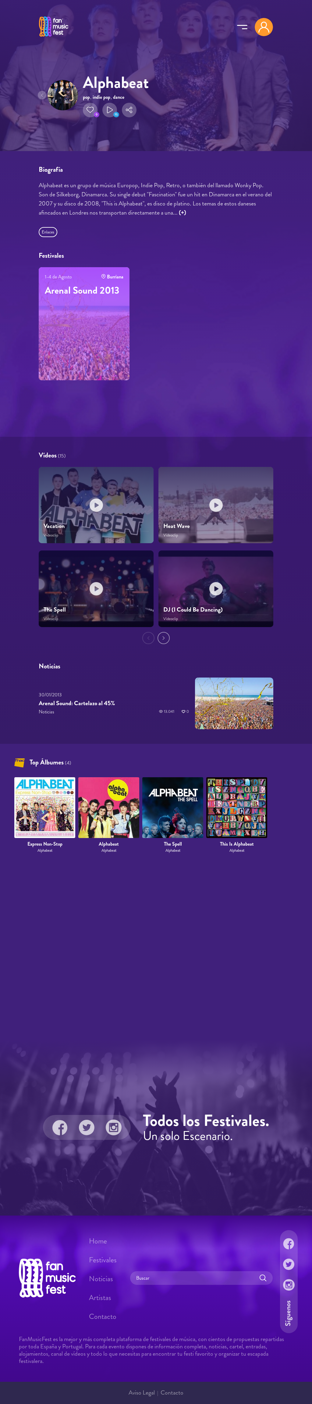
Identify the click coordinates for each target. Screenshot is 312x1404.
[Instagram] (114, 1127)
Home (98, 1241)
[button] (90, 110)
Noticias (101, 1279)
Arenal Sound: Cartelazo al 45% (77, 703)
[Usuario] (264, 27)
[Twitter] (87, 1127)
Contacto (102, 1316)
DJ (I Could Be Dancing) (193, 609)
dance (118, 97)
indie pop (101, 97)
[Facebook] (60, 1127)
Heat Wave (176, 526)
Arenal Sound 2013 (82, 290)
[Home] (53, 37)
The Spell (55, 609)
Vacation (54, 526)
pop (86, 97)
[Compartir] (129, 110)
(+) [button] (182, 212)
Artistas (100, 1297)
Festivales (103, 1260)
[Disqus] (156, 947)
